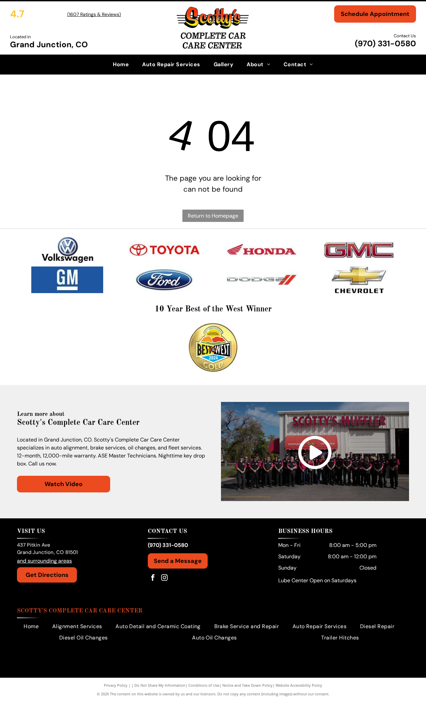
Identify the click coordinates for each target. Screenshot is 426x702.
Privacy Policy (115, 685)
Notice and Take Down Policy (247, 685)
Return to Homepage (213, 215)
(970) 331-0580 (385, 43)
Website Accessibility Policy (299, 685)
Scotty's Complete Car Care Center (79, 611)
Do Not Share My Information (159, 685)
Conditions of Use (203, 685)
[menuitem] (120, 64)
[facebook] (153, 578)
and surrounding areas (44, 560)
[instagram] (164, 578)
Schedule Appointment (375, 14)
